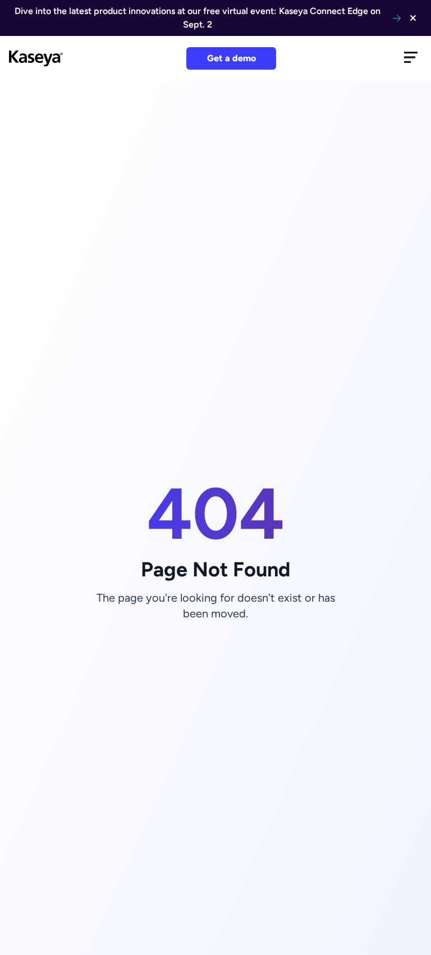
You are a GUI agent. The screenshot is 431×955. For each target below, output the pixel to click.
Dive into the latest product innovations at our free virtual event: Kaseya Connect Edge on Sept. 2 (197, 18)
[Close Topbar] (413, 18)
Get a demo (231, 58)
